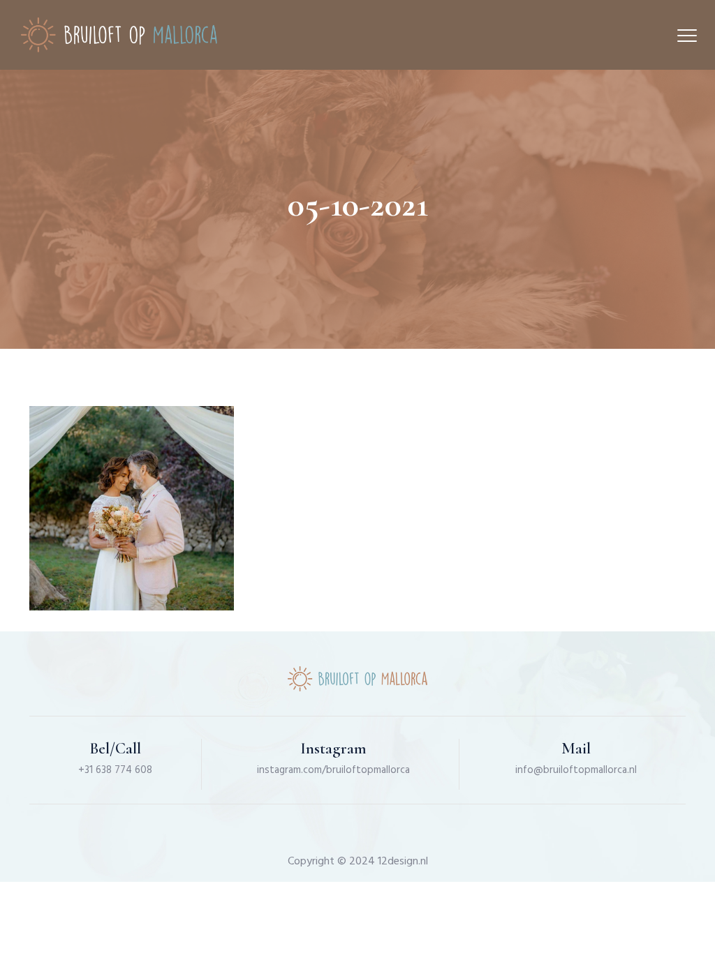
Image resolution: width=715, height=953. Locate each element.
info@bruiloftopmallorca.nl (576, 770)
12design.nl (403, 862)
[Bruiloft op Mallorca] (119, 35)
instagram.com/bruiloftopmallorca (333, 770)
